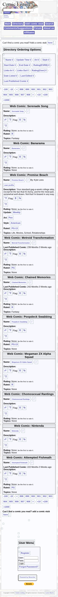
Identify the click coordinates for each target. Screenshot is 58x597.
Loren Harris (50, 593)
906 (17, 95)
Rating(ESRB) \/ (41, 65)
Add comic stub (34, 23)
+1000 (6, 100)
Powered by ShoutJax (27, 577)
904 (5, 95)
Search (49, 23)
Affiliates (29, 32)
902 (45, 89)
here (50, 43)
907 (22, 95)
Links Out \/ (22, 70)
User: (20, 558)
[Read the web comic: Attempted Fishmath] (32, 463)
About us (49, 28)
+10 (39, 95)
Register (25, 553)
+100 (45, 95)
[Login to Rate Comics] (6, 125)
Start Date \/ (10, 65)
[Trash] (20, 120)
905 (11, 95)
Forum (38, 28)
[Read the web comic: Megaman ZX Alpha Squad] (36, 362)
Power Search (6, 16)
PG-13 (15, 228)
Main (7, 23)
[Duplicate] (24, 120)
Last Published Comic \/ (16, 81)
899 (27, 89)
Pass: (21, 560)
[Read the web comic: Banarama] (24, 148)
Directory (17, 23)
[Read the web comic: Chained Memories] (30, 282)
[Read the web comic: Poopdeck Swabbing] (31, 322)
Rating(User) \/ (39, 70)
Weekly (16, 212)
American (16, 223)
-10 (11, 89)
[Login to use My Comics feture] (10, 119)
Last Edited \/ (27, 76)
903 (50, 89)
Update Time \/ (23, 60)
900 (33, 89)
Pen (11, 218)
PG (13, 268)
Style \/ (45, 60)
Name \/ (9, 60)
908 (28, 95)
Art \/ (36, 60)
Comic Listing (20, 593)
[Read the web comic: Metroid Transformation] (34, 243)
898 (21, 89)
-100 (5, 89)
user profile (9, 185)
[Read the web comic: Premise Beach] (28, 180)
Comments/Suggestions (18, 28)
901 (39, 89)
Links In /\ (9, 70)
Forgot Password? (28, 567)
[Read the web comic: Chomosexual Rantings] (34, 399)
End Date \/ (24, 65)
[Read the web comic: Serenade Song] (28, 111)
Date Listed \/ (10, 76)
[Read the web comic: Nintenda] (23, 431)
